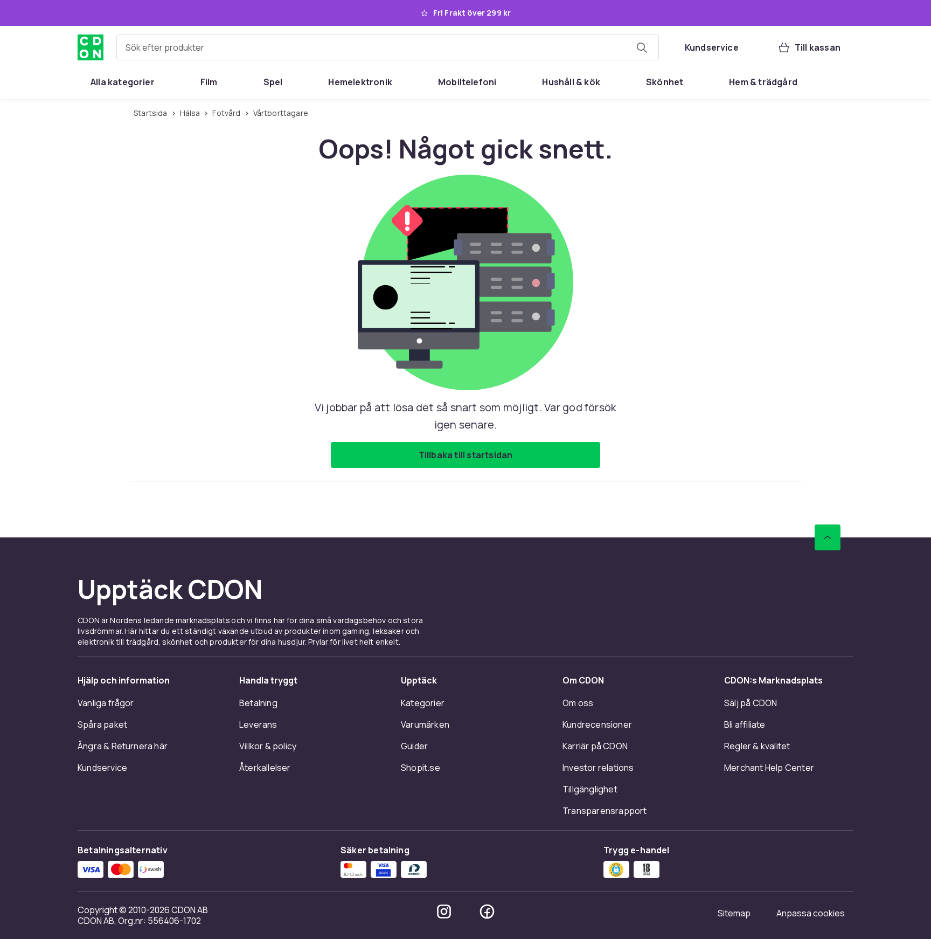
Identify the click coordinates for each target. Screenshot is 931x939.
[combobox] (387, 47)
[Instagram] (444, 911)
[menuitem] (123, 82)
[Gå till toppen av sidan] (827, 537)
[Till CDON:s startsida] (90, 47)
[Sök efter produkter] (642, 47)
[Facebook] (487, 911)
